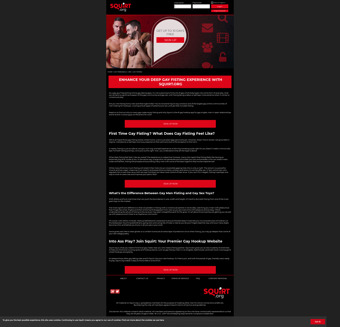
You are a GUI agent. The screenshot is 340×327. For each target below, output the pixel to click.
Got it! (318, 322)
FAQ (198, 278)
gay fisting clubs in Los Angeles (179, 250)
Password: (197, 3)
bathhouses (199, 250)
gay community (150, 95)
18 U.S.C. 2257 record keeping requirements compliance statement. (184, 314)
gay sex (164, 95)
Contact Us (142, 278)
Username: (179, 3)
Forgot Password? (219, 11)
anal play (220, 93)
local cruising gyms (222, 250)
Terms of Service (180, 278)
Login (219, 6)
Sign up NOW (170, 124)
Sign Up (170, 40)
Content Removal (218, 278)
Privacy (161, 278)
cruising (135, 106)
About (123, 278)
